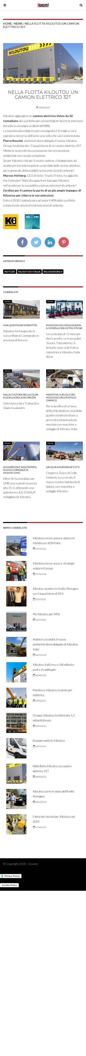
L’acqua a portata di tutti (63, 467)
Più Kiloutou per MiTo (46, 614)
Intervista (7, 301)
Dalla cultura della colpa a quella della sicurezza (20, 396)
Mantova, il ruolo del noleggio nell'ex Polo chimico (61, 397)
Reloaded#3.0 (53, 271)
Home (7, 23)
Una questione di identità (20, 325)
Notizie (9, 271)
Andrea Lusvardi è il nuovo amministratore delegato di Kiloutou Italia (55, 644)
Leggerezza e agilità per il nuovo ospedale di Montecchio (20, 469)
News (18, 23)
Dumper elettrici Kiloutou (49, 740)
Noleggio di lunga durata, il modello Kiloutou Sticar (64, 327)
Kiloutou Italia (29, 271)
